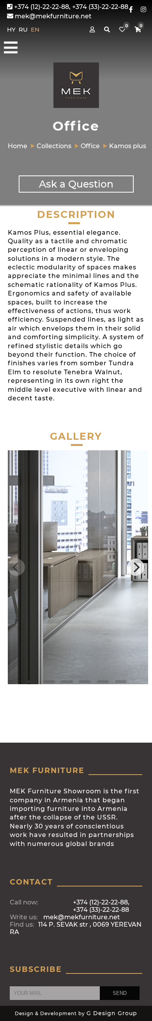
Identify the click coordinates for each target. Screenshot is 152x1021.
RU (24, 29)
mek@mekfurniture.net (52, 16)
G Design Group (112, 1013)
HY (12, 29)
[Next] (135, 567)
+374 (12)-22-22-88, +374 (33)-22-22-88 (70, 7)
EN (35, 29)
